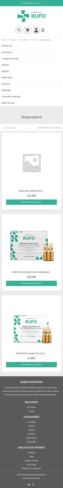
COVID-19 (6, 46)
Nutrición (5, 84)
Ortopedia (6, 90)
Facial (34, 40)
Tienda (12, 40)
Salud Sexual (7, 103)
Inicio (3, 40)
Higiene (5, 71)
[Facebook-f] (28, 485)
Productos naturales (11, 96)
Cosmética (24, 40)
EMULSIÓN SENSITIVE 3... (31, 191)
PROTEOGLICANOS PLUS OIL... (31, 353)
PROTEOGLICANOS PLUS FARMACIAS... (31, 272)
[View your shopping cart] (27, 30)
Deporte (5, 65)
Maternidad (6, 77)
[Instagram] (33, 485)
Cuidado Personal (9, 58)
